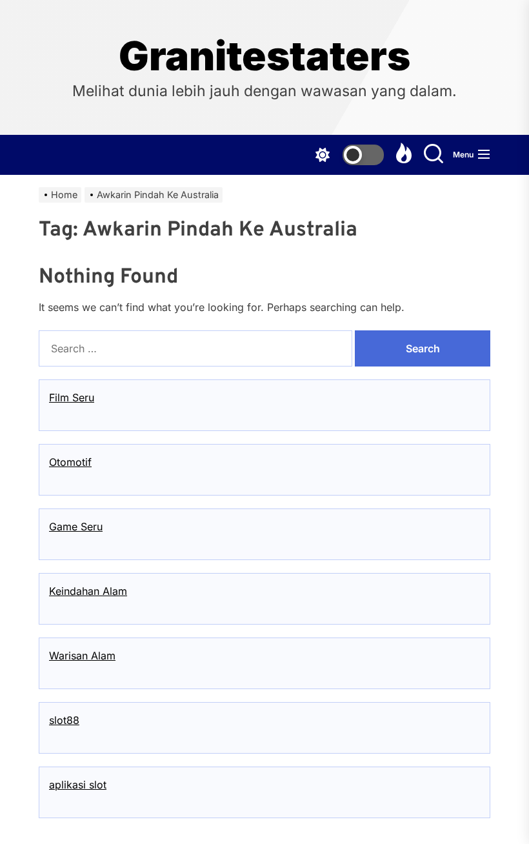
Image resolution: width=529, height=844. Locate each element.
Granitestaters (264, 56)
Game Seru (76, 526)
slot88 (64, 720)
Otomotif (70, 462)
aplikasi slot (77, 784)
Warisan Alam (82, 655)
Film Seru (71, 397)
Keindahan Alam (88, 591)
